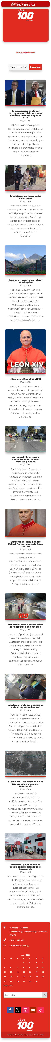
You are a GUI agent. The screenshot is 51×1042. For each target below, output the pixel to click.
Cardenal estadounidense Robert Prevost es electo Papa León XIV (25, 544)
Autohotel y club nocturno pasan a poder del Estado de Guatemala (26, 867)
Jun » (10, 985)
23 (30, 977)
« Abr (5, 985)
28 (18, 981)
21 (17, 977)
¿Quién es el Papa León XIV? (25, 378)
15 (24, 972)
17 (36, 972)
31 (36, 981)
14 (17, 972)
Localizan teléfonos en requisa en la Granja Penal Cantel (25, 706)
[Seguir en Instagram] (25, 1010)
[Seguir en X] (18, 1010)
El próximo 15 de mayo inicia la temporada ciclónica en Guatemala (25, 784)
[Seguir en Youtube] (33, 1010)
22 (24, 977)
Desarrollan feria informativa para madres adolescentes (25, 625)
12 (5, 972)
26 (5, 981)
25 (43, 977)
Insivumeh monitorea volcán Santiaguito (25, 281)
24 (37, 977)
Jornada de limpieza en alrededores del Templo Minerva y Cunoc (25, 459)
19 (5, 977)
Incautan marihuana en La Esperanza (25, 197)
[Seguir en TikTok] (40, 1010)
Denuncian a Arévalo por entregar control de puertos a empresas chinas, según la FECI (25, 114)
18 (43, 972)
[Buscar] (44, 995)
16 (30, 972)
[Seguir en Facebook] (10, 1010)
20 (11, 977)
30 (30, 981)
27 (11, 981)
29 (24, 981)
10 (37, 967)
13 (11, 972)
